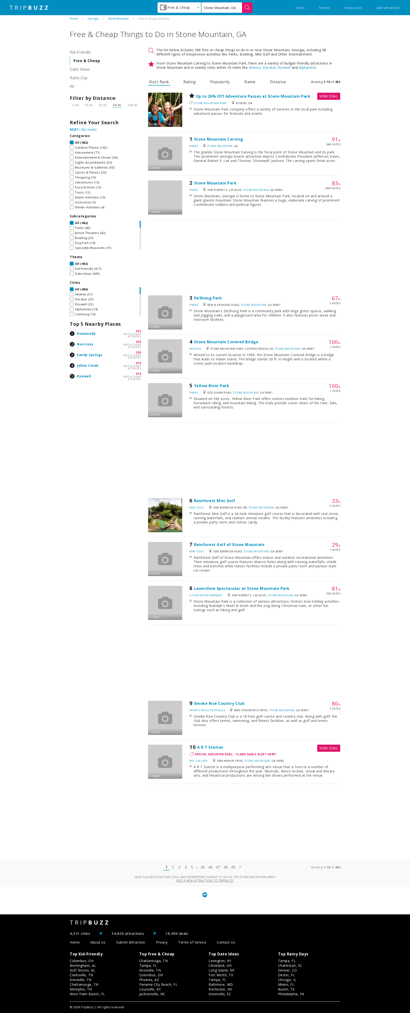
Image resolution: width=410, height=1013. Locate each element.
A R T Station (210, 747)
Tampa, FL (148, 965)
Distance (278, 81)
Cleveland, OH (220, 965)
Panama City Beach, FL (158, 984)
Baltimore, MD (221, 984)
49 (233, 867)
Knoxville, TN (81, 979)
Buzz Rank (159, 81)
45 (202, 867)
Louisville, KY (150, 989)
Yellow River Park (211, 385)
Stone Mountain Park (210, 103)
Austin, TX (286, 989)
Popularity (220, 81)
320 (138, 342)
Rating (189, 81)
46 (210, 867)
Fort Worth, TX (221, 975)
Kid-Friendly (80, 52)
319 (138, 363)
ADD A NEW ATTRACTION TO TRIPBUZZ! (205, 881)
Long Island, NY (222, 970)
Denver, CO (287, 970)
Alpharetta (307, 67)
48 (225, 867)
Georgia (93, 19)
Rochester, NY (220, 989)
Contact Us (226, 942)
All (72, 86)
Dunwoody (86, 333)
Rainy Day (79, 77)
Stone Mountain (118, 19)
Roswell (84, 376)
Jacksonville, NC (152, 994)
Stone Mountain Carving (218, 139)
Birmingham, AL (83, 965)
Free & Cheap (87, 60)
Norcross (85, 344)
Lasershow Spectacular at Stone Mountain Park (242, 588)
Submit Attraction (130, 942)
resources (353, 7)
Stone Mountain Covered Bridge (226, 341)
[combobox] (179, 7)
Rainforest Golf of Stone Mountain (229, 544)
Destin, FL (286, 975)
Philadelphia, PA (291, 994)
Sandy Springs (89, 355)
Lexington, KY (220, 960)
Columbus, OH (81, 960)
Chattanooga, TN (84, 984)
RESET (74, 130)
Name (249, 81)
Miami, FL (286, 984)
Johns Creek (88, 365)
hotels (324, 7)
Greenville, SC (220, 994)
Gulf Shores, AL (82, 970)
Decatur (269, 67)
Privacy (162, 942)
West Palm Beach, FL (87, 994)
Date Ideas (80, 69)
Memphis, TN (81, 989)
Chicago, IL (287, 979)
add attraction (388, 7)
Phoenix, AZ (149, 979)
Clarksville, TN (81, 975)
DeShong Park (208, 298)
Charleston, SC (290, 965)
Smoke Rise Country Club (219, 703)
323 (138, 331)
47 (218, 867)
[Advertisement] (244, 257)
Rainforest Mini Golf (214, 500)
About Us (98, 942)
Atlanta (255, 67)
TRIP (29, 7)
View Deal (329, 96)
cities (300, 7)
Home (74, 19)
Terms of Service (192, 942)
